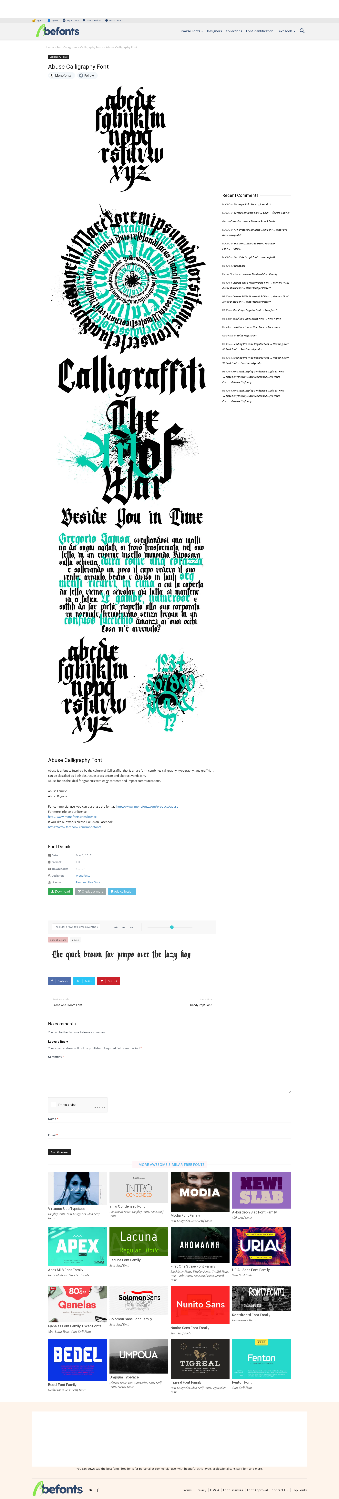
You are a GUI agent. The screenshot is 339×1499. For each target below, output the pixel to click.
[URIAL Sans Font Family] (261, 1246)
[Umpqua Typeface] (138, 1356)
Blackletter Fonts (181, 1271)
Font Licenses (233, 1490)
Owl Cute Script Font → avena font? (254, 257)
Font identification (259, 31)
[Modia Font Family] (200, 1192)
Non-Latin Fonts (181, 1276)
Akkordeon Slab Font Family (254, 1212)
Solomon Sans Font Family (130, 1319)
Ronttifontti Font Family (251, 1315)
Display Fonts (56, 1214)
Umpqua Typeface (124, 1377)
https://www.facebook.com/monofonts (74, 827)
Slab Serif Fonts (242, 1218)
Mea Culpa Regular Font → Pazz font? (254, 310)
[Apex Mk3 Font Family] (77, 1246)
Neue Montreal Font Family (261, 274)
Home (50, 47)
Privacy (201, 1490)
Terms (187, 1490)
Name (53, 1119)
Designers (214, 31)
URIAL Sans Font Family (251, 1270)
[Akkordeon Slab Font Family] (261, 1190)
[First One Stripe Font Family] (200, 1244)
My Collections (94, 20)
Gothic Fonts (56, 1390)
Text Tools (285, 31)
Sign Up (53, 20)
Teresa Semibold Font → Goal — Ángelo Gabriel (262, 213)
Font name (238, 265)
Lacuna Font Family (125, 1260)
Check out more (92, 891)
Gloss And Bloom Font (67, 1005)
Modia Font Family (185, 1215)
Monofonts (83, 875)
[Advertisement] (251, 120)
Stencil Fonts (126, 1387)
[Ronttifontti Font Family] (261, 1298)
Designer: (57, 875)
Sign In (38, 20)
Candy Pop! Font (201, 1005)
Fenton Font (242, 1382)
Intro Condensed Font (127, 1206)
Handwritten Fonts (244, 1320)
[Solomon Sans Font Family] (138, 1300)
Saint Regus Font (247, 335)
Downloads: (60, 869)
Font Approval (257, 1490)
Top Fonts (299, 1490)
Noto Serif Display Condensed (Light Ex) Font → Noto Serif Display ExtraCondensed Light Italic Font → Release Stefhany (253, 377)
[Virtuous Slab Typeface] (77, 1188)
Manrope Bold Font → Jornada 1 (252, 204)
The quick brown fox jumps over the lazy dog (121, 954)
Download (62, 891)
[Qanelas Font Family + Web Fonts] (77, 1304)
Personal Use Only (88, 882)
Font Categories (67, 47)
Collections (234, 31)
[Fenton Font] (261, 1359)
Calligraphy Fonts (91, 47)
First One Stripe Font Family (193, 1266)
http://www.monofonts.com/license (72, 817)
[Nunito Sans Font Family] (200, 1305)
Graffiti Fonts (219, 1271)
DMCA (214, 1490)
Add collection (123, 891)
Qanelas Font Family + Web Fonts (74, 1326)
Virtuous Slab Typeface (66, 1209)
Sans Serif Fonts (201, 1221)
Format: (56, 862)
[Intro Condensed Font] (138, 1187)
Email (53, 1135)
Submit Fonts (116, 20)
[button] (302, 32)
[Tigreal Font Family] (200, 1359)
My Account (73, 20)
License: (56, 882)
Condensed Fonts (119, 1212)
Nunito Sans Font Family (190, 1328)
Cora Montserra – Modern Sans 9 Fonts (252, 221)
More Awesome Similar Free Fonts (171, 1164)
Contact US (280, 1490)
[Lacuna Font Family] (138, 1241)
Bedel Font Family (62, 1385)
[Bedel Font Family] (77, 1360)
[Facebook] (98, 1490)
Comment (56, 1057)
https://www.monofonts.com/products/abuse (147, 806)
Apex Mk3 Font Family (65, 1270)
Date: (55, 855)
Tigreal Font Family (186, 1382)
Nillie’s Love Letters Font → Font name (258, 318)
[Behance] (90, 1490)
